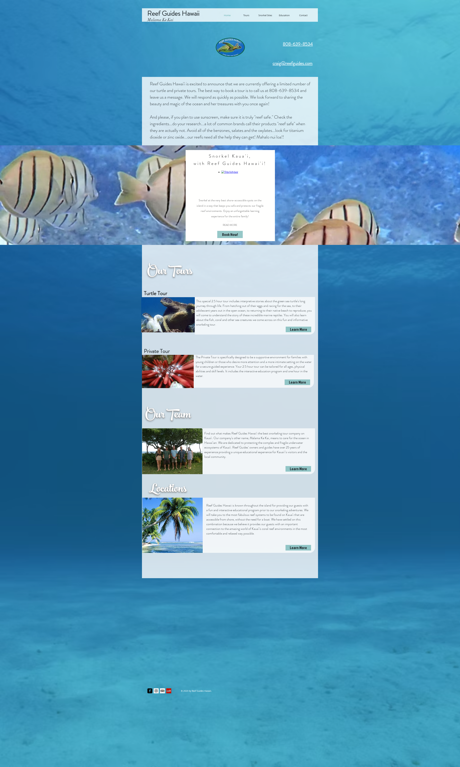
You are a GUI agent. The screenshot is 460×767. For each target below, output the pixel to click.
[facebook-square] (149, 690)
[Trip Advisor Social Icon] (162, 690)
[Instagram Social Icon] (156, 690)
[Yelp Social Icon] (168, 690)
